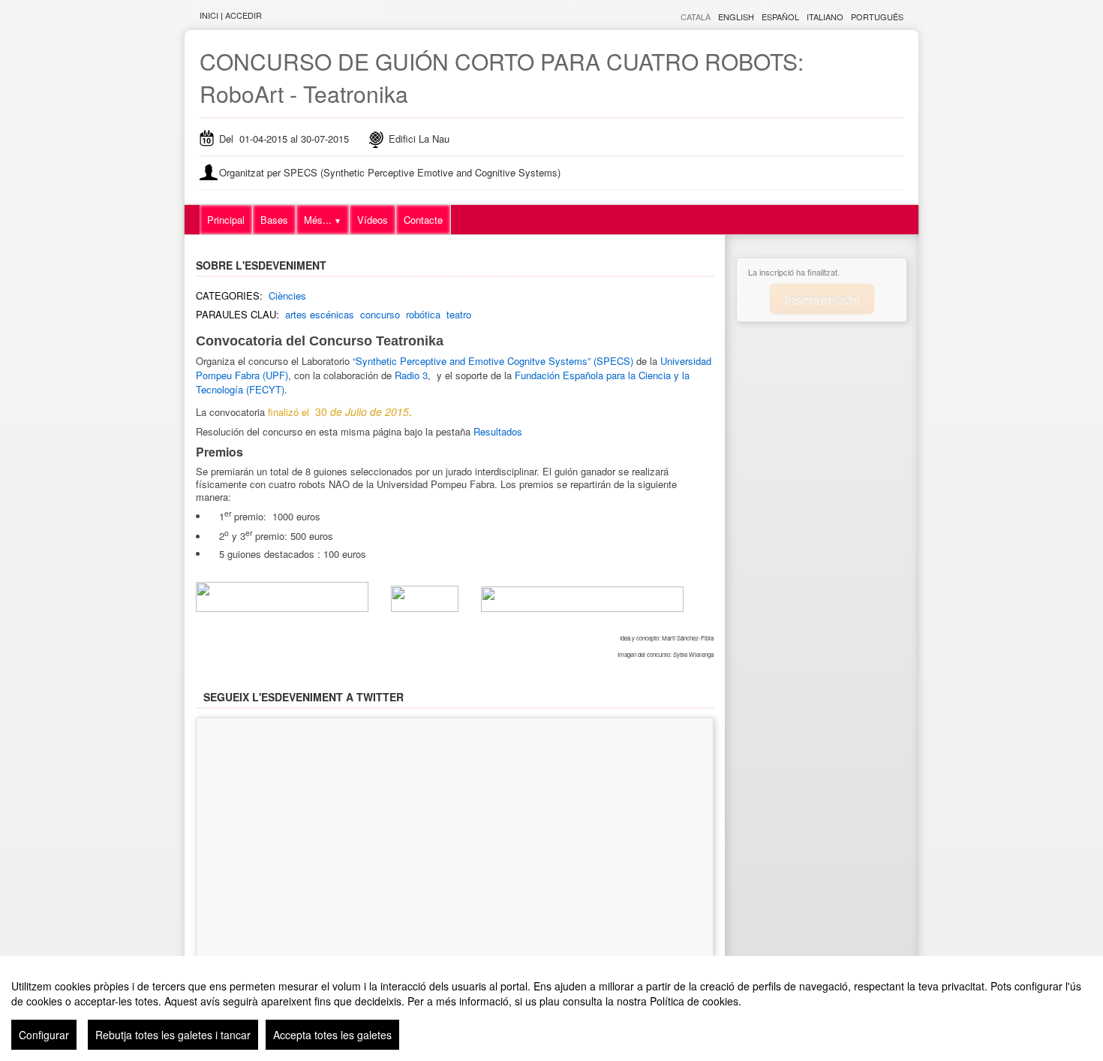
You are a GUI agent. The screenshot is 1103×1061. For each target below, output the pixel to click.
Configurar (44, 1034)
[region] (551, 1008)
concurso (380, 314)
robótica (423, 314)
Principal (226, 220)
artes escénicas (319, 314)
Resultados (497, 431)
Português (877, 17)
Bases (274, 220)
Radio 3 (411, 375)
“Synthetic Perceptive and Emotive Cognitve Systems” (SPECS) (493, 361)
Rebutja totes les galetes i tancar (173, 1034)
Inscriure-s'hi (822, 299)
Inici (209, 15)
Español (780, 17)
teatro (458, 314)
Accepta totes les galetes (332, 1034)
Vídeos (372, 220)
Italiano (825, 17)
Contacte (423, 220)
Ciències (287, 295)
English (736, 17)
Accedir (243, 15)
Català (696, 17)
